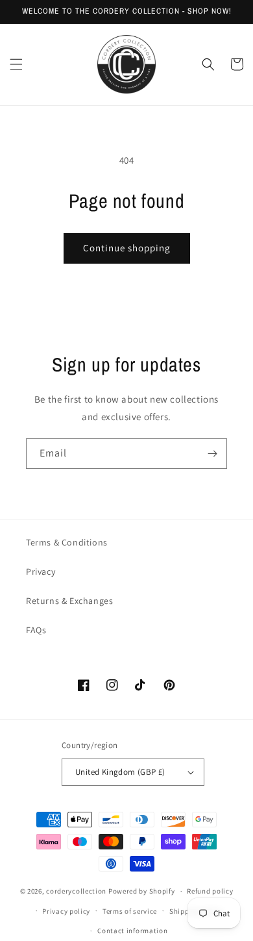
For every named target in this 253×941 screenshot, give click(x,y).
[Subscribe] (212, 453)
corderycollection (76, 891)
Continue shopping (127, 248)
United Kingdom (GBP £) (120, 771)
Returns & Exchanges (69, 601)
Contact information (132, 930)
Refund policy (210, 891)
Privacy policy (66, 911)
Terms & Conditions (67, 542)
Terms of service (129, 911)
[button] (16, 64)
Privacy (40, 571)
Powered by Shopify (141, 891)
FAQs (36, 630)
